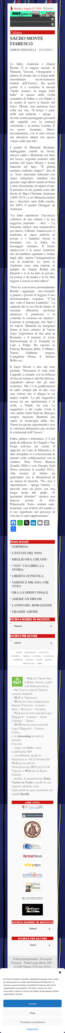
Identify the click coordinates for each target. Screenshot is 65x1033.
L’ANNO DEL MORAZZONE (32, 605)
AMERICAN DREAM (27, 599)
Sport (39, 659)
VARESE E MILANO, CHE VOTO (30, 584)
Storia (48, 659)
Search (49, 8)
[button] (60, 972)
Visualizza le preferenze (32, 1022)
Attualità (43, 652)
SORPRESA (20, 546)
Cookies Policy (32, 1028)
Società (30, 659)
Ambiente (18, 659)
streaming (24, 736)
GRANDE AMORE (25, 611)
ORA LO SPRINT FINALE (30, 592)
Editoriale (30, 652)
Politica (15, 656)
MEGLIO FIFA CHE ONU (29, 559)
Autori (33, 642)
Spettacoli (28, 663)
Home (19, 652)
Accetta (32, 1003)
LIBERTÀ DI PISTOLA (28, 576)
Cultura (36, 656)
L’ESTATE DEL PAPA (27, 553)
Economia (49, 656)
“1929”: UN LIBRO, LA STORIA (28, 567)
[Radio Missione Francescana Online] (32, 14)
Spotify (25, 793)
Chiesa (26, 656)
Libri (39, 663)
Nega (32, 1012)
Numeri (33, 625)
